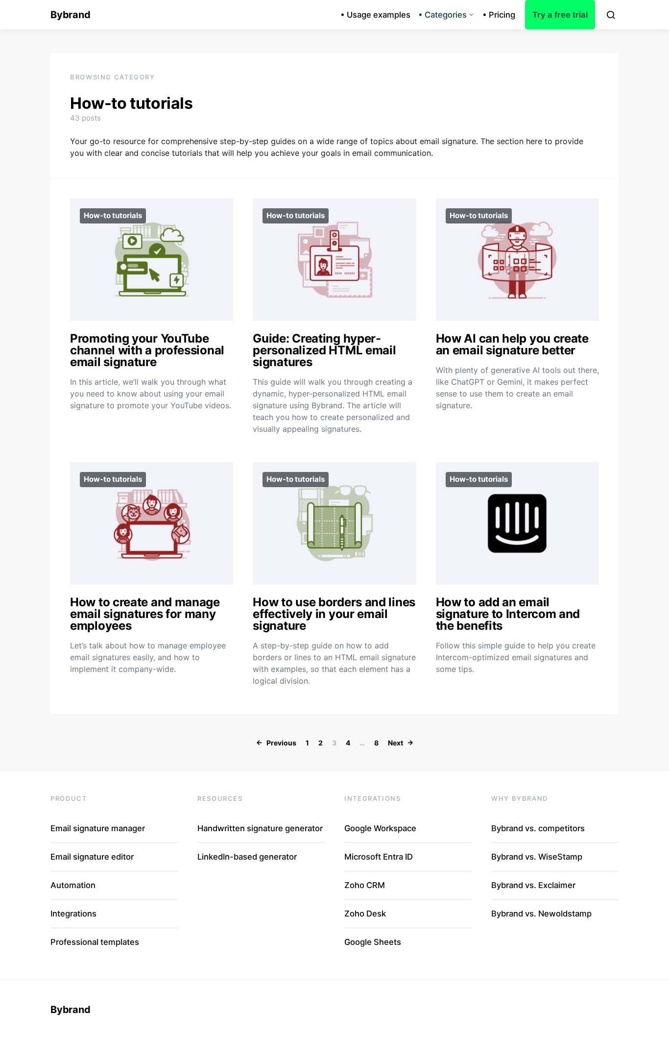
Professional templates (94, 942)
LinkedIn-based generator (247, 857)
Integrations (73, 913)
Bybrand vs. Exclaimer (533, 885)
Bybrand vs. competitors (538, 828)
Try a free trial (560, 15)
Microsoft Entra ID (378, 857)
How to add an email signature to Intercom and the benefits (508, 614)
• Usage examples (375, 15)
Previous (281, 743)
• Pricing (498, 15)
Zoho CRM (364, 885)
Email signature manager (97, 828)
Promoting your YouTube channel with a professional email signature (147, 350)
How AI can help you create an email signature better (512, 344)
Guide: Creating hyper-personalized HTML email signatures (324, 350)
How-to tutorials (113, 215)
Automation (73, 885)
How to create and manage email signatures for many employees (145, 614)
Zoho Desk (365, 913)
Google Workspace (380, 828)
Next (395, 743)
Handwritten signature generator (260, 828)
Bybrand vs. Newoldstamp (541, 913)
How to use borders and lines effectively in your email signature (334, 614)
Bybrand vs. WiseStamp (536, 857)
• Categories (442, 15)
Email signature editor (92, 857)
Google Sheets (372, 942)
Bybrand (70, 15)
